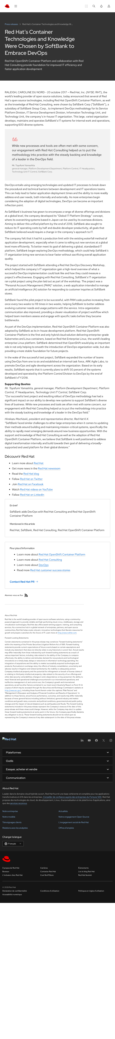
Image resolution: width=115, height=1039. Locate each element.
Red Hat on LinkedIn (32, 494)
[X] (103, 741)
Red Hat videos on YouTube (36, 489)
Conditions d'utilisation (49, 891)
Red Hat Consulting (50, 559)
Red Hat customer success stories (50, 570)
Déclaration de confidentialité (14, 891)
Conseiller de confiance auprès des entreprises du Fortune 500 (72, 797)
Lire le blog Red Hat (86, 871)
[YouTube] (89, 741)
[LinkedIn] (82, 741)
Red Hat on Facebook (30, 484)
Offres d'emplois (66, 828)
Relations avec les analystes (15, 828)
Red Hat (38, 463)
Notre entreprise (10, 811)
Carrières (44, 868)
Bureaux (5, 871)
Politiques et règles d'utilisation (91, 891)
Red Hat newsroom (49, 468)
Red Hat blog (31, 473)
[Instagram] (111, 741)
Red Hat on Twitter (31, 479)
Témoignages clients (11, 822)
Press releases (11, 24)
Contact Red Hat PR (22, 581)
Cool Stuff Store (47, 875)
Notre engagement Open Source (74, 816)
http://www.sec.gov (13, 690)
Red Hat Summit (85, 875)
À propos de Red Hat (10, 868)
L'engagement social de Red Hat (74, 822)
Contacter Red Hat (48, 871)
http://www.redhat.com (67, 633)
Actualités (63, 811)
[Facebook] (96, 741)
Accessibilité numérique (12, 894)
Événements (83, 868)
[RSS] (26, 595)
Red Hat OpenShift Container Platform (62, 554)
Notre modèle (8, 816)
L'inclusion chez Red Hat (12, 875)
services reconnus (18, 803)
